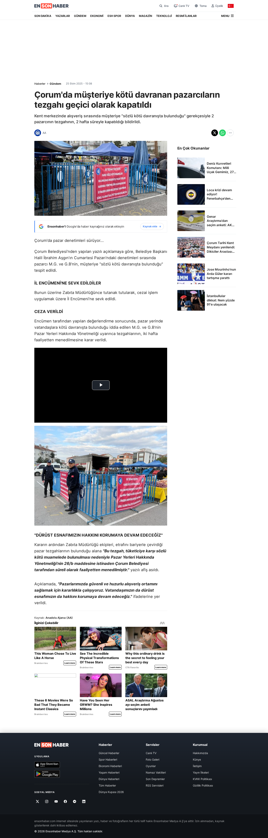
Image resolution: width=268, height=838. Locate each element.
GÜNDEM (80, 15)
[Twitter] (37, 801)
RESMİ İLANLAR (186, 15)
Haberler (39, 83)
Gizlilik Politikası (203, 785)
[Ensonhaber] (51, 5)
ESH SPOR (114, 15)
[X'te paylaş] (214, 132)
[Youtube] (56, 801)
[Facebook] (65, 801)
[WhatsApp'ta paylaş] (222, 132)
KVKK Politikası (202, 779)
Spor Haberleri (108, 759)
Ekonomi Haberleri (110, 766)
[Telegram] (74, 801)
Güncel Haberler (109, 753)
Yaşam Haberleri (109, 772)
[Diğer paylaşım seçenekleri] (230, 132)
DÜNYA (130, 15)
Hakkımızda (200, 753)
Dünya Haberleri (109, 779)
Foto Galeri (152, 759)
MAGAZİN (145, 15)
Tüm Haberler (107, 785)
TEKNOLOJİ (164, 15)
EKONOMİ (96, 15)
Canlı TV (151, 753)
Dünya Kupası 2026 (111, 792)
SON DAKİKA (42, 15)
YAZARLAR (62, 15)
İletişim (197, 766)
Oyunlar (151, 766)
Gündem (55, 83)
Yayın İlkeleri (201, 772)
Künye (197, 759)
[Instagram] (47, 801)
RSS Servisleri (154, 785)
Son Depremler (155, 779)
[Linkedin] (84, 801)
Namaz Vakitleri (156, 772)
